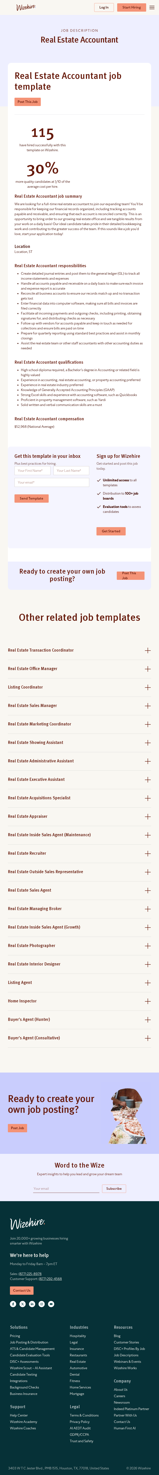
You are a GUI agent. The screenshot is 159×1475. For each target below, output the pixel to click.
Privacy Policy (80, 1422)
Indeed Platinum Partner (131, 1409)
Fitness (75, 1381)
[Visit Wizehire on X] (22, 1304)
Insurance (77, 1349)
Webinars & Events (127, 1361)
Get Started (111, 531)
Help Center (19, 1415)
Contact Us (122, 1422)
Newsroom (122, 1402)
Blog (117, 1336)
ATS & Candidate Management (32, 1349)
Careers (119, 1396)
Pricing (15, 1336)
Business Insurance (23, 1394)
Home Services (80, 1387)
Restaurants (78, 1355)
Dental (75, 1374)
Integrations (19, 1381)
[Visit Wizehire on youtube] (51, 1304)
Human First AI (125, 1428)
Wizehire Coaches (23, 1428)
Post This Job (28, 102)
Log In (104, 7)
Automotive (78, 1368)
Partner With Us (125, 1415)
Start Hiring (132, 7)
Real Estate (78, 1361)
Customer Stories (126, 1342)
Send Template (31, 498)
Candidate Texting (23, 1374)
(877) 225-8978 (30, 1274)
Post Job (17, 1128)
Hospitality (78, 1336)
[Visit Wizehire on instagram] (42, 1304)
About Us (121, 1389)
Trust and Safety (81, 1441)
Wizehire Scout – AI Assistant (31, 1368)
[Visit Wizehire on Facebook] (13, 1304)
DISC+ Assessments (24, 1361)
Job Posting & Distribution (29, 1342)
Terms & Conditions (84, 1415)
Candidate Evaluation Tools (30, 1355)
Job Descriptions (126, 1355)
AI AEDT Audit (80, 1428)
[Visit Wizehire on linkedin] (32, 1304)
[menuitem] (32, 1336)
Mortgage (77, 1394)
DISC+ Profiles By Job (129, 1349)
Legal (74, 1342)
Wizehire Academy (23, 1422)
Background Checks (24, 1387)
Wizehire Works (125, 1368)
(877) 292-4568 (50, 1279)
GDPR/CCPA (79, 1434)
